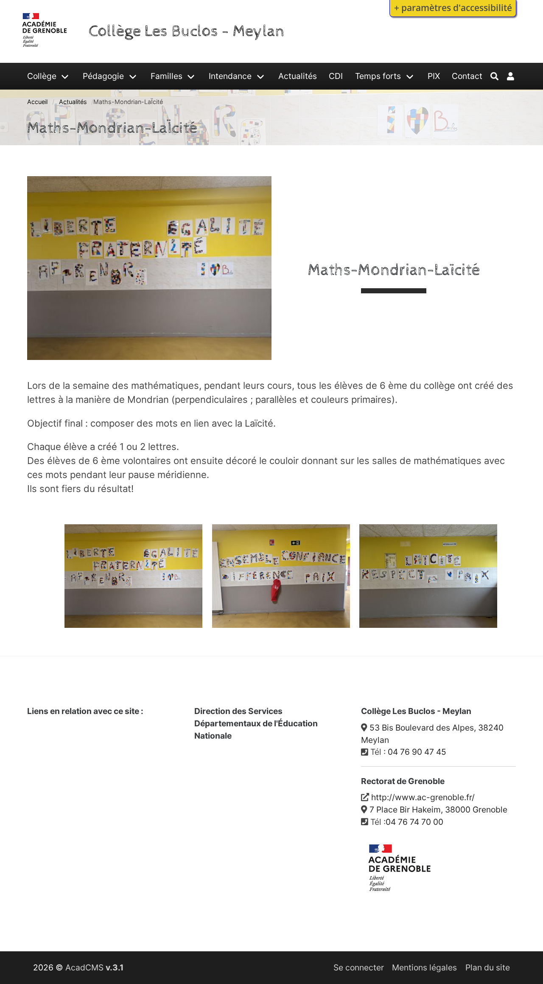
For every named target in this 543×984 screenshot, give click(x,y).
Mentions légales (424, 967)
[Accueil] (45, 48)
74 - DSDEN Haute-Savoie (250, 837)
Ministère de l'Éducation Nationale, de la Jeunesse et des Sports (99, 737)
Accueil (37, 101)
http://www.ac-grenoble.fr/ (423, 797)
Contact (467, 76)
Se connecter (358, 967)
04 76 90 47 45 (417, 752)
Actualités (297, 76)
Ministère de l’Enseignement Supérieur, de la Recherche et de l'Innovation (95, 776)
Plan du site (487, 967)
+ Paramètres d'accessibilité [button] (453, 7)
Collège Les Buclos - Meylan (187, 31)
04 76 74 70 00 (414, 822)
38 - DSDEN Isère (233, 797)
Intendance (230, 76)
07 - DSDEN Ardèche (240, 756)
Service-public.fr (65, 809)
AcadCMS (94, 967)
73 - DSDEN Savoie (237, 817)
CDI (336, 76)
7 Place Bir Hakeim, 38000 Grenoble (438, 809)
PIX (434, 76)
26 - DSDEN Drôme (237, 776)
